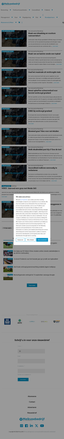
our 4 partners (24, 199)
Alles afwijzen (30, 239)
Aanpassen (20, 239)
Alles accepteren (42, 239)
